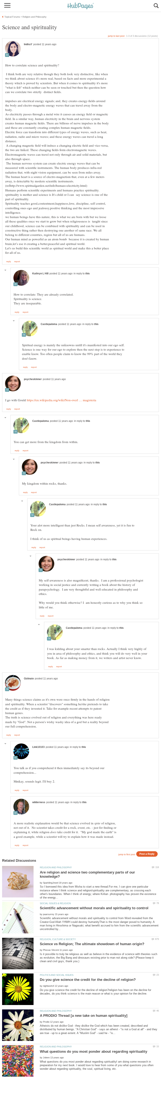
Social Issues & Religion (55, 903)
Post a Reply (147, 853)
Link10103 (38, 747)
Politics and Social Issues (56, 975)
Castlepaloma (49, 324)
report (17, 261)
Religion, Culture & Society (58, 939)
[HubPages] (80, 6)
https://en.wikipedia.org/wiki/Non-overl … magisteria (61, 400)
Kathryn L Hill (40, 273)
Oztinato (29, 678)
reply (8, 261)
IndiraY (28, 44)
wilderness (38, 802)
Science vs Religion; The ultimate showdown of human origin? (92, 944)
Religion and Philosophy (56, 867)
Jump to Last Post (116, 36)
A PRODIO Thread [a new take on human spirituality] (83, 1016)
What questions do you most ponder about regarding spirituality (93, 1052)
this (87, 273)
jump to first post (126, 854)
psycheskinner (33, 379)
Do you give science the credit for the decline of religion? (88, 980)
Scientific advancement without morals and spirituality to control (94, 908)
